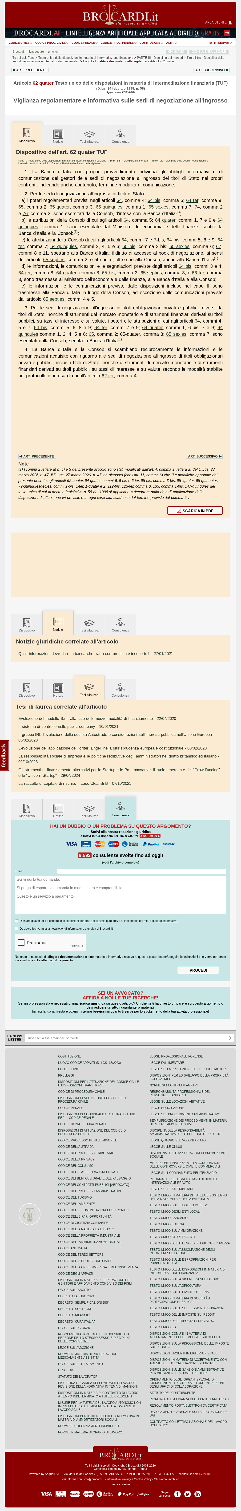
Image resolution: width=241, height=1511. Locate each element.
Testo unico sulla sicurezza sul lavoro (184, 1279)
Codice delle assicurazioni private (88, 1172)
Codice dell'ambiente (76, 1204)
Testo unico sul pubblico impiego (179, 1205)
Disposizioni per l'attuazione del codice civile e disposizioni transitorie (98, 1083)
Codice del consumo (75, 1166)
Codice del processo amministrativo (90, 1191)
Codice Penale (83, 42)
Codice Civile (19, 42)
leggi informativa (166, 921)
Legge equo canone (167, 1108)
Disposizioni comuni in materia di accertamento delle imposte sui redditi (185, 1335)
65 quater (60, 206)
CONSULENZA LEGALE (209, 51)
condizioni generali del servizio (85, 921)
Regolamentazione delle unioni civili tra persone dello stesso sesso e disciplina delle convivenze (94, 1338)
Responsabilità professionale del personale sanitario (180, 1093)
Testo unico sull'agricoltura (175, 1285)
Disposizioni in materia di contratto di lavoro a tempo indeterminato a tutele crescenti (98, 1394)
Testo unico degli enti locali (175, 1211)
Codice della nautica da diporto (86, 1229)
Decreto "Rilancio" (74, 1315)
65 (21, 206)
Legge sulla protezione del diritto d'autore (189, 1069)
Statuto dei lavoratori (78, 1376)
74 (197, 206)
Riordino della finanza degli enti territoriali (189, 1399)
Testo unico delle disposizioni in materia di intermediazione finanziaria (85, 57)
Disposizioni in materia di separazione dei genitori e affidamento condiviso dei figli (95, 1281)
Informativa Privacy (119, 1479)
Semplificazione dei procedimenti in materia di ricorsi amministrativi (188, 1122)
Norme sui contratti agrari (174, 1085)
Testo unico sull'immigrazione (176, 1230)
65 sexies (159, 206)
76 (25, 213)
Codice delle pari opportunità (85, 1216)
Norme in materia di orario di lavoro (90, 1432)
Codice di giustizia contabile (83, 1223)
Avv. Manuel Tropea (134, 1469)
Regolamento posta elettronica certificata (188, 1405)
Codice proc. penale (117, 42)
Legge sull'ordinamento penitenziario (183, 1173)
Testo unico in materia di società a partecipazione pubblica (180, 1300)
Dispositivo (27, 630)
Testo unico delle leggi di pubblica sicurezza (190, 1243)
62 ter (108, 375)
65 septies (54, 259)
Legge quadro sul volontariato (178, 1140)
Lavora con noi (120, 1484)
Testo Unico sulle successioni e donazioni (187, 1308)
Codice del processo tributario (86, 1153)
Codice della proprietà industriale (89, 1235)
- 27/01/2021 (95, 653)
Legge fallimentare (167, 1063)
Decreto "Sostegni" (75, 1309)
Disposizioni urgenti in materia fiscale (183, 1353)
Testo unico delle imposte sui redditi (183, 1314)
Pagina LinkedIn (197, 1492)
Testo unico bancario (169, 1218)
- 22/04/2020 (97, 718)
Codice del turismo (75, 1197)
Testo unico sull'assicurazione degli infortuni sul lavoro (182, 1251)
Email (18, 871)
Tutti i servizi (218, 42)
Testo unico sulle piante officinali (180, 1292)
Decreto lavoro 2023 (76, 1296)
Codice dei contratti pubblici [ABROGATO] (93, 1185)
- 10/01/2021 (68, 726)
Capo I (115, 61)
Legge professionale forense (176, 1056)
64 (119, 200)
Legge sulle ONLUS (166, 1146)
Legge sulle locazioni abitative (177, 1101)
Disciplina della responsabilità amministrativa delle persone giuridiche (185, 1132)
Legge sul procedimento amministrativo (185, 1114)
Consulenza (120, 141)
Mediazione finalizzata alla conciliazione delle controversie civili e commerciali (185, 1164)
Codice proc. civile (50, 42)
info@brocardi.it (94, 1479)
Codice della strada (76, 1146)
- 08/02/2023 (112, 748)
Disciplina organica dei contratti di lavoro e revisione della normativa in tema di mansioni (98, 1384)
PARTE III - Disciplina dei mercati (129, 160)
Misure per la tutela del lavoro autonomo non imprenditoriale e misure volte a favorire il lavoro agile (99, 1406)
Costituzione (150, 42)
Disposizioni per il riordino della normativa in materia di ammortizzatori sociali (98, 1417)
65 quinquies (109, 206)
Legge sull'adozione (76, 1347)
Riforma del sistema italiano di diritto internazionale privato (183, 1180)
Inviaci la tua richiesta (48, 1011)
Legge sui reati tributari (171, 1189)
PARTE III (160, 57)
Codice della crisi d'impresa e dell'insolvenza (98, 1267)
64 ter (192, 200)
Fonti (31, 57)
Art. (31, 70)
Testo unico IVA (163, 1327)
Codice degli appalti (75, 1273)
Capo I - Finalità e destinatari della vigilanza (76, 163)
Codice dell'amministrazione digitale (90, 1242)
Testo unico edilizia (167, 1224)
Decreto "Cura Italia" (76, 1321)
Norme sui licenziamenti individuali (88, 1426)
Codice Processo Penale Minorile (87, 1140)
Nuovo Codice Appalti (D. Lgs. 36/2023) (89, 1063)
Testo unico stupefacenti (172, 1237)
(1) (178, 212)
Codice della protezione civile (85, 1261)
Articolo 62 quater (162, 61)
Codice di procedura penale (82, 1124)
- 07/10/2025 (74, 783)
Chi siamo (160, 1479)
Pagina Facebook (177, 1492)
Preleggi (66, 1075)
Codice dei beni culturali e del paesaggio (94, 1178)
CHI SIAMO (176, 51)
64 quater (165, 220)
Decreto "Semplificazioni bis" (83, 1302)
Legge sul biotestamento (80, 1364)
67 (218, 246)
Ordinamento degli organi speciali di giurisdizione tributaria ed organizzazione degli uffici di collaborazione (187, 1383)
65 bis (128, 246)
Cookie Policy (143, 1479)
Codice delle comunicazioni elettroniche (94, 1210)
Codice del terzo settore (81, 1254)
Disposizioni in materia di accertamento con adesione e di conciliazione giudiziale (188, 1361)
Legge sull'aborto (74, 1290)
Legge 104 (66, 1370)
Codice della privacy (76, 1159)
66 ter (198, 272)
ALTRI (170, 42)
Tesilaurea (89, 141)
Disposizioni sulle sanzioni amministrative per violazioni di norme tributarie (187, 1371)
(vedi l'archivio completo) (120, 862)
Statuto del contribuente (172, 1393)
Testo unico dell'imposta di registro (182, 1321)
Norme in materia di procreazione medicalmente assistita (87, 1355)
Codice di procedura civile (81, 1091)
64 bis (154, 200)
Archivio (174, 1479)
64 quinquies (63, 246)
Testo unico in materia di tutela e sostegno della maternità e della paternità (188, 1197)
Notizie (58, 141)
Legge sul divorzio (74, 1328)
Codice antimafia (72, 1248)
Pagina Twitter (187, 1492)
